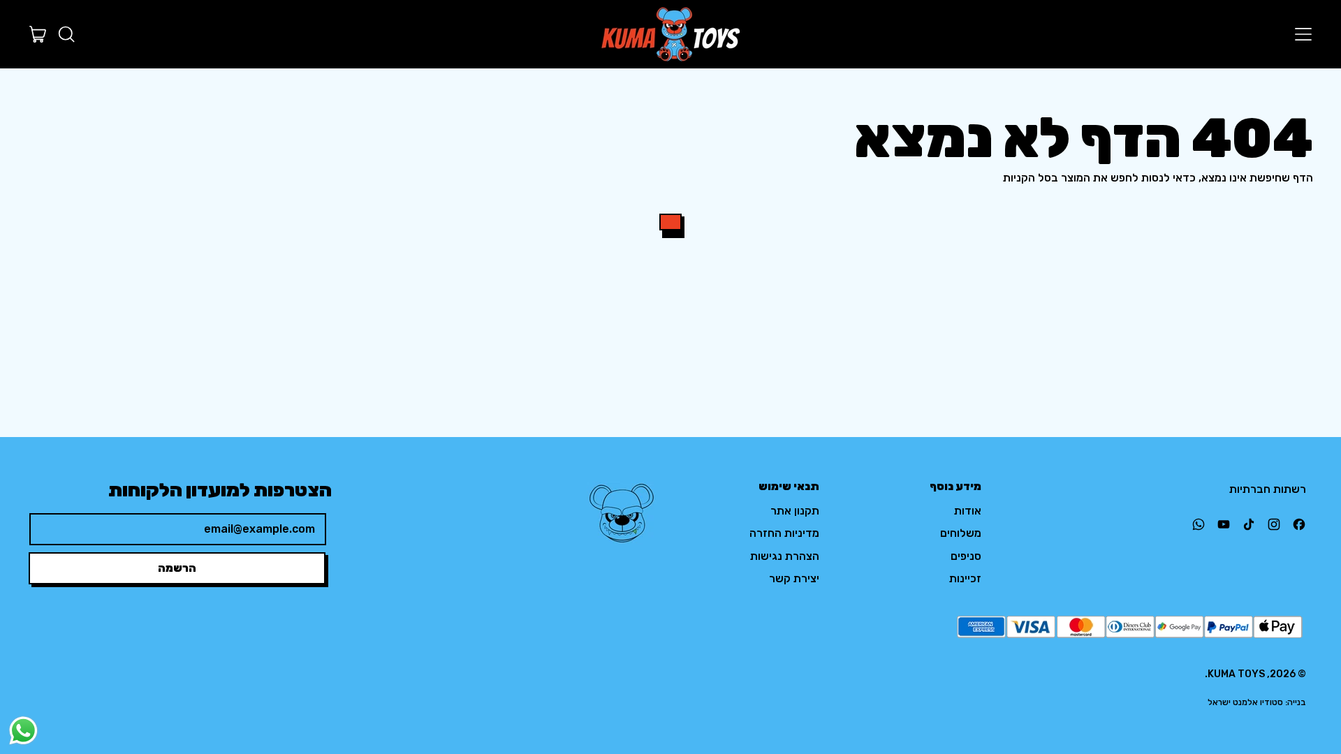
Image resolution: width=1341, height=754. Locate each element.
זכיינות (965, 578)
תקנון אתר (794, 510)
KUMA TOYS (1236, 674)
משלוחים (960, 533)
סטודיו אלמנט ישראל (1245, 702)
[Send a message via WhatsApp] (23, 730)
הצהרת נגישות (784, 556)
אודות (967, 510)
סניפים (966, 556)
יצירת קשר (794, 578)
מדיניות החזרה (784, 533)
